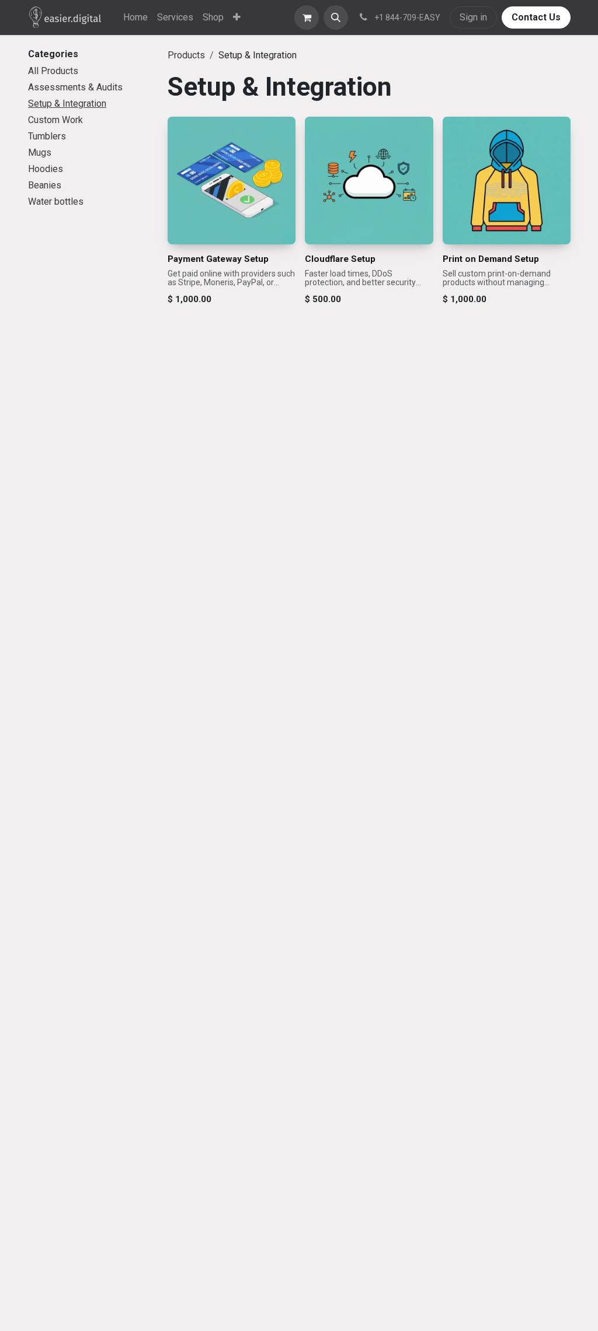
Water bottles (56, 201)
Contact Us (536, 17)
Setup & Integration (67, 103)
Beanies (44, 185)
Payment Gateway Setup (218, 259)
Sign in (473, 17)
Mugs (39, 152)
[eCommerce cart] (306, 17)
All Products (53, 70)
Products (186, 55)
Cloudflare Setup (340, 259)
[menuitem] (135, 17)
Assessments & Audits (75, 87)
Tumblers (47, 136)
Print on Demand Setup (491, 259)
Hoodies (45, 168)
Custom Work (55, 119)
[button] (336, 17)
